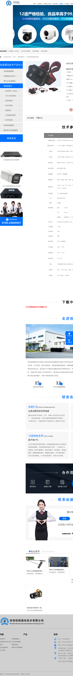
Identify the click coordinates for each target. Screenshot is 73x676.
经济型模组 (9, 120)
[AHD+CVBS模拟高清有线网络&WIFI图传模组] (58, 562)
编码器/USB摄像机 (11, 130)
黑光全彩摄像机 (55, 3)
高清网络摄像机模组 (33, 57)
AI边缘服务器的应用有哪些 (11, 155)
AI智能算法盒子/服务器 (47, 3)
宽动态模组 (44, 51)
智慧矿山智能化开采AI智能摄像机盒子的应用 (14, 196)
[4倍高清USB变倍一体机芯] (36, 595)
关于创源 (2, 650)
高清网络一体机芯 (13, 51)
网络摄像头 (61, 3)
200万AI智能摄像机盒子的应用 (11, 181)
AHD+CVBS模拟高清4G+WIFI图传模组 (40, 571)
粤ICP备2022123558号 (12, 674)
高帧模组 (8, 110)
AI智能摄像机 (40, 3)
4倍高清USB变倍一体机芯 (35, 608)
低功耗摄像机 (67, 3)
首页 (14, 57)
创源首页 (34, 3)
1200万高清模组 (26, 51)
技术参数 (30, 118)
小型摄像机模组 (10, 115)
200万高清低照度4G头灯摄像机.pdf (36, 307)
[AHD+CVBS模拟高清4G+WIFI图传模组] (36, 563)
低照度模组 (35, 51)
